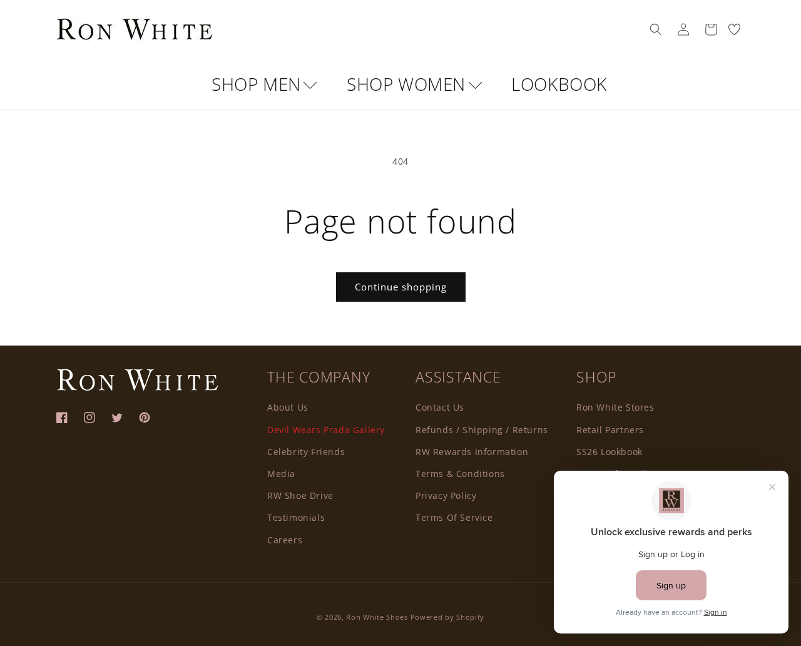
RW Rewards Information (472, 452)
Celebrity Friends (306, 452)
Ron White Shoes (378, 617)
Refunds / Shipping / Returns (482, 430)
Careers (284, 540)
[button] (656, 29)
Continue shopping (401, 286)
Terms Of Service (454, 517)
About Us (288, 407)
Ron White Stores (615, 407)
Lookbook (559, 84)
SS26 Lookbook (609, 452)
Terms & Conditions (460, 473)
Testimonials (296, 517)
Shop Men (258, 84)
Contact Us (440, 407)
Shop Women (409, 84)
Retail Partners (610, 430)
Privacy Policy (446, 495)
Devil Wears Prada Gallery (326, 430)
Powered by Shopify (448, 617)
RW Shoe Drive (300, 495)
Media (281, 473)
